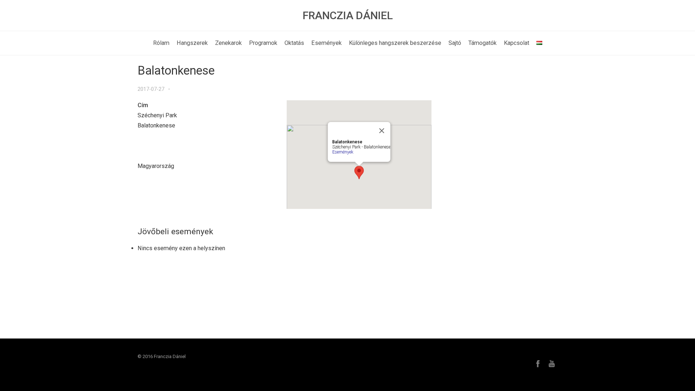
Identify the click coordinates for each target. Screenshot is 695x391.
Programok (263, 42)
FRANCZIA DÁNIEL (348, 15)
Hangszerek (192, 42)
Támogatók (482, 42)
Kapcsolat (516, 42)
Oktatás (294, 42)
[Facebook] (538, 363)
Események (326, 42)
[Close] (382, 130)
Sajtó (454, 42)
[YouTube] (551, 363)
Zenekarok (228, 42)
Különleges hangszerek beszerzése (395, 42)
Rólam (161, 42)
